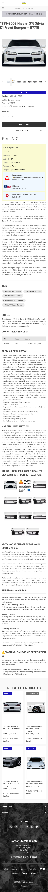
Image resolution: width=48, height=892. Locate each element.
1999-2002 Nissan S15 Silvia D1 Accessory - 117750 (11, 783)
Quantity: (5, 111)
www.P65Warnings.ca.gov (20, 674)
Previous (3, 82)
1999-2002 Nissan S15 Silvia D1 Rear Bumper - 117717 (12, 728)
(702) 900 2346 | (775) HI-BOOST (25, 857)
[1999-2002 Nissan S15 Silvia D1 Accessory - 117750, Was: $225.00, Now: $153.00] (12, 763)
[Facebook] (3, 138)
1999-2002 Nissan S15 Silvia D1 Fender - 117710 (34, 728)
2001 (35, 344)
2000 (31, 344)
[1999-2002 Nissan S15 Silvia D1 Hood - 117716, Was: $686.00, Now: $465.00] (36, 763)
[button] (28, 106)
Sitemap (24, 886)
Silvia (16, 344)
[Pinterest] (17, 138)
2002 (40, 344)
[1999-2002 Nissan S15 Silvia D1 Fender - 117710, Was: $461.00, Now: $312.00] (36, 708)
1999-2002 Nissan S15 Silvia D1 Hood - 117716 (35, 782)
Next (45, 82)
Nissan (6, 344)
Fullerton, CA (16, 197)
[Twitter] (13, 138)
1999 (27, 344)
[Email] (7, 138)
